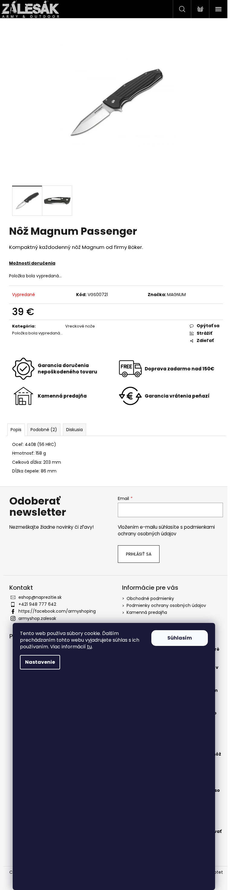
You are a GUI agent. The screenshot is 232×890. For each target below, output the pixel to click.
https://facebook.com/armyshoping (57, 611)
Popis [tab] (16, 430)
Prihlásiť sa (138, 554)
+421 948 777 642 (37, 604)
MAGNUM (176, 295)
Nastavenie (40, 662)
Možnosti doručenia (32, 263)
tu (89, 646)
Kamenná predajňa (147, 612)
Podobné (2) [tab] (44, 430)
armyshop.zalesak (37, 618)
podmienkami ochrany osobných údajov (166, 530)
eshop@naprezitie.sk (40, 597)
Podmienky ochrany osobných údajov (166, 605)
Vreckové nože (80, 326)
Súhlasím (179, 637)
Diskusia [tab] (74, 430)
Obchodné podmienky (150, 598)
